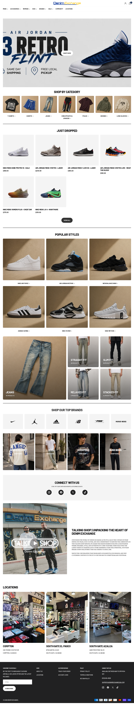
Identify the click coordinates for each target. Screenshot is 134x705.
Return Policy (85, 678)
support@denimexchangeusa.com (113, 682)
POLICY (82, 668)
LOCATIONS (68, 9)
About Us (39, 671)
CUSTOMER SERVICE (63, 668)
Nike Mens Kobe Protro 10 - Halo (16, 168)
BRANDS (41, 9)
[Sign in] (125, 3)
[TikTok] (85, 492)
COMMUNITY (59, 9)
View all (67, 220)
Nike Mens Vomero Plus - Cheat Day (17, 209)
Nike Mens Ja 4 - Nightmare (46, 209)
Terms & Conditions (86, 675)
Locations (39, 675)
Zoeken (38, 3)
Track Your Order (64, 671)
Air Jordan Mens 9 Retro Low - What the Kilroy (115, 169)
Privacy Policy (85, 671)
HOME (37, 668)
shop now (67, 53)
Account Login (63, 675)
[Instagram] (49, 492)
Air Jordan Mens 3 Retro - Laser (49, 168)
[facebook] (61, 492)
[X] (73, 492)
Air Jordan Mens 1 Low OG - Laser (81, 168)
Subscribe (9, 688)
